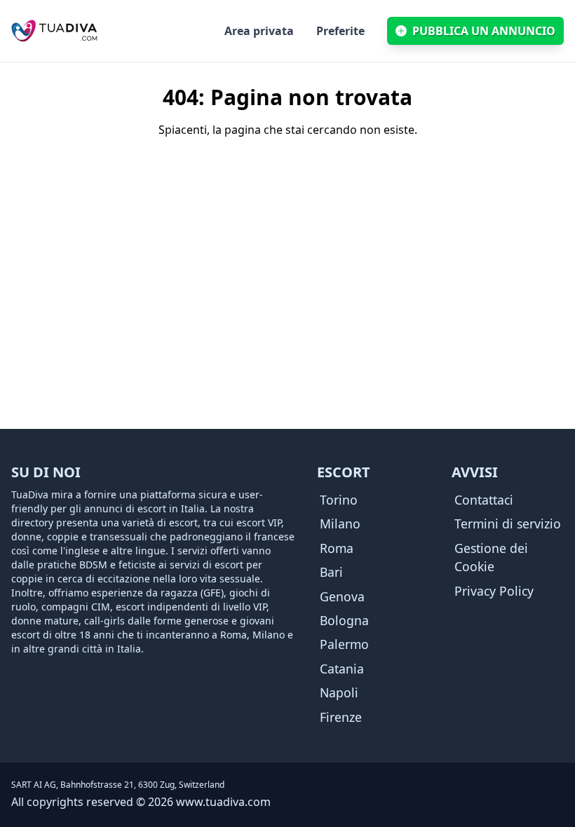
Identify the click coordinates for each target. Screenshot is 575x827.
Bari (331, 571)
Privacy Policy (494, 590)
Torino (339, 499)
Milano (340, 523)
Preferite (340, 31)
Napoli (339, 692)
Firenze (341, 717)
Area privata (259, 31)
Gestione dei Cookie (491, 557)
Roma (336, 548)
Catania (342, 668)
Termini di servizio (507, 523)
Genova (342, 596)
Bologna (344, 620)
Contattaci (483, 499)
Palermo (344, 644)
